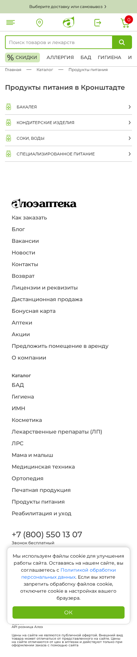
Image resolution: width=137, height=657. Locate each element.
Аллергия (60, 57)
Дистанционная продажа (47, 299)
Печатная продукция (41, 490)
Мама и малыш (32, 455)
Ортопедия (28, 478)
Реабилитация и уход (41, 513)
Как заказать (29, 217)
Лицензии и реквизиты (45, 287)
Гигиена (109, 57)
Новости (23, 252)
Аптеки (22, 322)
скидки (22, 57)
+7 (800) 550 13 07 (46, 534)
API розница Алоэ (27, 627)
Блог (18, 229)
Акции (21, 334)
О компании (29, 358)
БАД (85, 57)
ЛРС (17, 443)
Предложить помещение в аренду (60, 346)
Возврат (23, 276)
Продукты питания (38, 502)
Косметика (27, 420)
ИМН (18, 408)
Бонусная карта (34, 311)
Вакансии (25, 241)
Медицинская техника (43, 467)
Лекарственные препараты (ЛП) (57, 432)
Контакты (25, 264)
